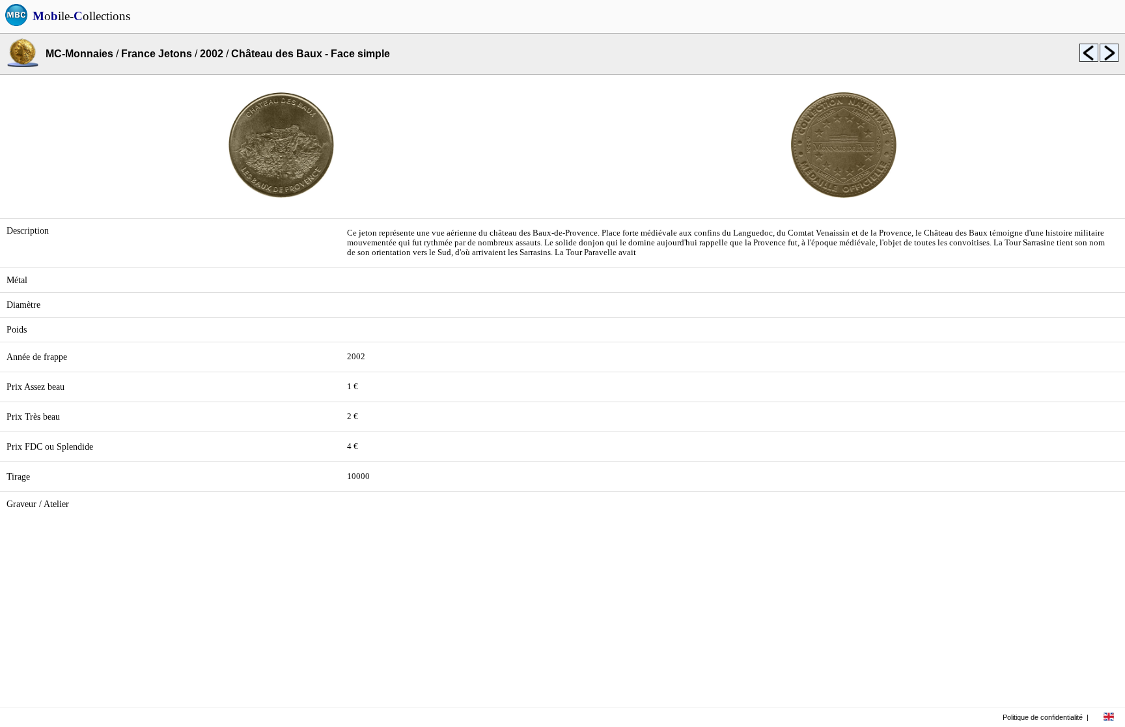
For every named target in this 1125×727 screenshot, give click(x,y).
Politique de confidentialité (1043, 717)
